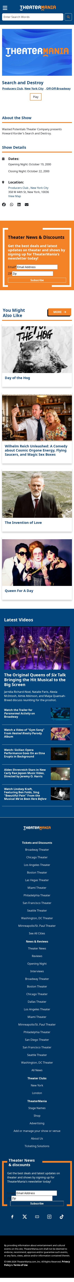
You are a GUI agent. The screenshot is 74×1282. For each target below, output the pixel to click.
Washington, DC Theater (37, 918)
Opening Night (37, 964)
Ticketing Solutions (37, 1146)
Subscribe (37, 280)
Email (12, 267)
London (37, 1093)
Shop (37, 1116)
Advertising (37, 1123)
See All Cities (37, 933)
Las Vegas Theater (37, 880)
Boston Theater (37, 872)
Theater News (37, 948)
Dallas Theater (37, 1002)
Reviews (37, 956)
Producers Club (18, 188)
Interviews (37, 971)
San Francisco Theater (37, 903)
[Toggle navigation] (2, 7)
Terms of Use (20, 1265)
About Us (37, 1138)
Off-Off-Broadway (58, 88)
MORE (57, 312)
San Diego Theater (37, 1040)
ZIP (10, 273)
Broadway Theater (37, 850)
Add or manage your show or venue (37, 1131)
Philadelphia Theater (37, 895)
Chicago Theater (37, 857)
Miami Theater (37, 888)
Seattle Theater (37, 910)
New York (37, 1085)
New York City (34, 88)
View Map (14, 196)
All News (37, 1070)
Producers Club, (13, 88)
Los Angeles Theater (37, 865)
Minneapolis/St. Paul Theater (37, 926)
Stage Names (37, 1108)
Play (35, 97)
